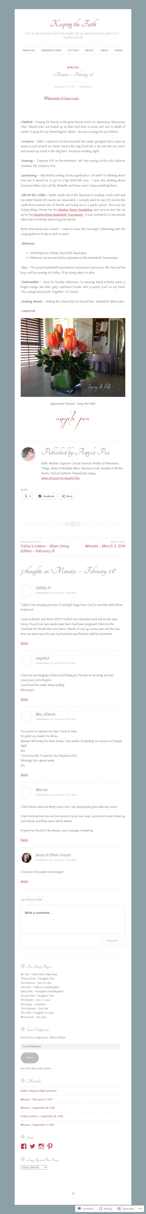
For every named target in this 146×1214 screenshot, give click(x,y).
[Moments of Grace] (73, 105)
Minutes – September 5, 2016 (37, 1124)
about (89, 50)
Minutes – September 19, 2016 (38, 1107)
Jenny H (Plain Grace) (53, 855)
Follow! (30, 1057)
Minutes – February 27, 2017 (37, 1099)
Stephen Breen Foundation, (75, 209)
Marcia (42, 790)
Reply (24, 643)
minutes (29, 50)
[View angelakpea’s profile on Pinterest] (50, 1146)
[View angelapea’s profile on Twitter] (33, 1146)
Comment (112, 940)
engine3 (42, 658)
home (119, 50)
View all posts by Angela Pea (60, 478)
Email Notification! (38, 1030)
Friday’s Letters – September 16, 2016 (42, 1116)
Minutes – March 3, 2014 (105, 544)
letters (73, 50)
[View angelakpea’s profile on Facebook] (24, 1146)
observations (51, 50)
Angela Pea (85, 86)
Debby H (43, 588)
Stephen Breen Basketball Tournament (58, 214)
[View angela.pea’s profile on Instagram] (42, 1146)
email (104, 50)
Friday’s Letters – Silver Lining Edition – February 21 (45, 547)
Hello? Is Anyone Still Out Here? (38, 1091)
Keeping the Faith (73, 24)
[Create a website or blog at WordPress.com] (73, 1193)
